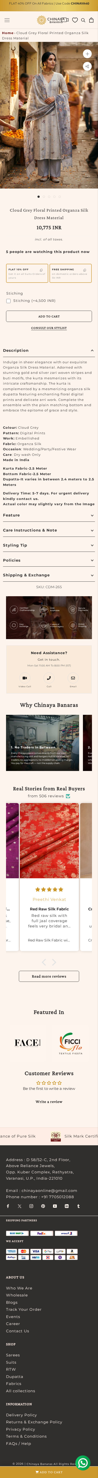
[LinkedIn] (67, 1206)
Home (8, 33)
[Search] (83, 20)
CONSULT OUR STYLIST (49, 328)
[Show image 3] (49, 197)
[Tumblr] (78, 1206)
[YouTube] (55, 1206)
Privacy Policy (20, 1429)
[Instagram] (31, 1206)
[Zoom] (87, 53)
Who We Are (19, 1288)
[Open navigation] (7, 20)
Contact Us (17, 1331)
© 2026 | (20, 1463)
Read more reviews (49, 976)
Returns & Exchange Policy (34, 1422)
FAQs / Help (18, 1443)
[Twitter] (19, 1206)
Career (13, 1323)
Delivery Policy (21, 1415)
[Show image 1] (38, 197)
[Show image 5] (60, 197)
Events (13, 1316)
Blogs (12, 1302)
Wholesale (17, 1295)
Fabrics (13, 1383)
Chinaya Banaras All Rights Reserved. (56, 1464)
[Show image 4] (54, 197)
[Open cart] (91, 20)
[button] (45, 962)
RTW (11, 1369)
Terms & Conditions (26, 1436)
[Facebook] (8, 1206)
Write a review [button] (49, 1101)
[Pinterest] (43, 1206)
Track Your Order (24, 1309)
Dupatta (14, 1376)
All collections (20, 1390)
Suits (11, 1362)
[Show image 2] (44, 197)
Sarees (13, 1355)
